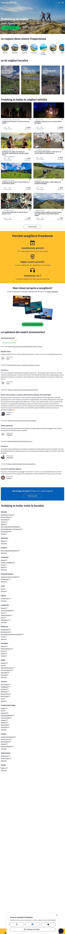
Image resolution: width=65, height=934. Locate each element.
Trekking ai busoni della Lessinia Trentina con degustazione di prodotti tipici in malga (48, 213)
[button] (61, 930)
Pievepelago (4, 579)
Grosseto (4, 689)
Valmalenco (4, 620)
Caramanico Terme (7, 515)
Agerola (3, 560)
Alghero (3, 646)
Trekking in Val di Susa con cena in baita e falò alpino (48, 122)
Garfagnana (4, 687)
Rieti (2, 589)
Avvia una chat (32, 496)
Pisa (2, 699)
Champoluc (4, 756)
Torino (3, 637)
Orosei (3, 653)
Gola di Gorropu (6, 649)
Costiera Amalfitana (7, 562)
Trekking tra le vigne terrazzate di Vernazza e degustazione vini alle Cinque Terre (15, 153)
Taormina (4, 675)
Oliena (3, 651)
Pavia (2, 618)
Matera (3, 541)
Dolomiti (3, 713)
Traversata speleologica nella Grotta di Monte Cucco (15, 213)
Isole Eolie (4, 672)
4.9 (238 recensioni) (36, 24)
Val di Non (4, 727)
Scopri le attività (10, 28)
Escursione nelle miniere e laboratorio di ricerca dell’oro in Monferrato (47, 152)
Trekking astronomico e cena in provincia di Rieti (15, 122)
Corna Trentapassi (6, 610)
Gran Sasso (4, 520)
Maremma (4, 691)
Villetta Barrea (5, 531)
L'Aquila (3, 522)
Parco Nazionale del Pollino (9, 550)
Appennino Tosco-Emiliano (9, 577)
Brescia (3, 608)
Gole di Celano (5, 517)
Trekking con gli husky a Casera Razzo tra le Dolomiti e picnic (15, 182)
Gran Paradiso (5, 758)
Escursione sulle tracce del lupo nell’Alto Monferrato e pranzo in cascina (25, 346)
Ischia (2, 565)
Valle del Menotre (6, 746)
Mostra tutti (33, 227)
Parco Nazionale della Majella (10, 527)
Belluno (3, 768)
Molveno (3, 722)
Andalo (3, 708)
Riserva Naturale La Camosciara (11, 529)
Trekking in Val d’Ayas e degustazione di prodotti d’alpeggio (47, 182)
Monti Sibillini (5, 742)
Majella (3, 524)
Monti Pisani (4, 696)
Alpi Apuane (4, 684)
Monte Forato (5, 694)
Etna (2, 665)
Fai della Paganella (6, 715)
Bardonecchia (5, 632)
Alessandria (4, 629)
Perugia (3, 744)
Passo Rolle (4, 725)
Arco (2, 711)
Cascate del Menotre (7, 737)
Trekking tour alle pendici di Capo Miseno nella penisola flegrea (23, 390)
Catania (3, 663)
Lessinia (3, 720)
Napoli (3, 567)
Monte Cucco (5, 739)
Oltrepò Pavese (5, 615)
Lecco (3, 613)
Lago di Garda (5, 718)
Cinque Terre (5, 598)
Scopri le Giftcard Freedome (32, 324)
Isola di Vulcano (6, 670)
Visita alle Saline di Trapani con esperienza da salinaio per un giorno (23, 365)
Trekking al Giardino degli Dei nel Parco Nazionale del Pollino (21, 464)
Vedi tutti (4, 534)
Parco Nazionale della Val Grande (11, 634)
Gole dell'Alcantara (7, 668)
